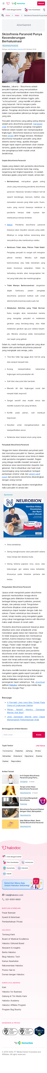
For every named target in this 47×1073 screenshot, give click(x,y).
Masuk (41, 3)
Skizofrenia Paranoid (10, 46)
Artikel (17, 15)
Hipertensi (29, 756)
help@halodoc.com (12, 895)
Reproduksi (16, 761)
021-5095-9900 (11, 899)
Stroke (38, 751)
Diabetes (19, 751)
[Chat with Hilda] (42, 801)
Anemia (39, 756)
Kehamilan (7, 756)
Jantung (29, 751)
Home (8, 15)
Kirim (38, 735)
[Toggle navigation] (3, 3)
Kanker (6, 761)
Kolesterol (18, 756)
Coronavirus (8, 751)
